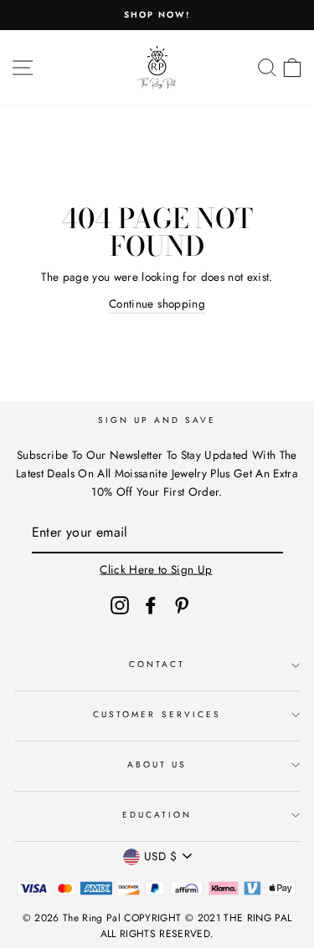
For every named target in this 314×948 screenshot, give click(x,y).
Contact (157, 664)
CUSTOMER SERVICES (157, 714)
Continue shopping (157, 303)
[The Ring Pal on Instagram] (120, 604)
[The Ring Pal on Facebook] (151, 604)
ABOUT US (157, 764)
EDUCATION (157, 814)
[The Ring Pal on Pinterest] (181, 604)
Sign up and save (157, 420)
